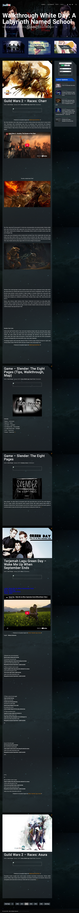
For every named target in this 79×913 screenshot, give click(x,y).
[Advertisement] (27, 115)
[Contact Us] (39, 48)
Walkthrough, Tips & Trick (29, 104)
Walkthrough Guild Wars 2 (34, 119)
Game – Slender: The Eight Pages (24, 457)
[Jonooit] (6, 6)
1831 (41, 903)
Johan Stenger (10, 104)
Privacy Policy (26, 911)
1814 (36, 903)
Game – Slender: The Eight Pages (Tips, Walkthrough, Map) (24, 372)
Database (23, 462)
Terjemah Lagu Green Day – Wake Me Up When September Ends (25, 564)
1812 (26, 903)
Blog (62, 4)
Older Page (7, 903)
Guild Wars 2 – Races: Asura (25, 854)
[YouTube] (68, 4)
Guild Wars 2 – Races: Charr (25, 101)
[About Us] (13, 47)
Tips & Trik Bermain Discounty (68, 85)
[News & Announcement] (65, 47)
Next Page (47, 903)
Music (22, 571)
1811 (22, 903)
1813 (31, 903)
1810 (17, 903)
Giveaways (51, 4)
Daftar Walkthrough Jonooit (29, 18)
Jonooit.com (21, 911)
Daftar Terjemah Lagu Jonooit (34, 632)
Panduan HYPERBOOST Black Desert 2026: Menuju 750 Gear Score (68, 94)
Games (43, 4)
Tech (56, 4)
